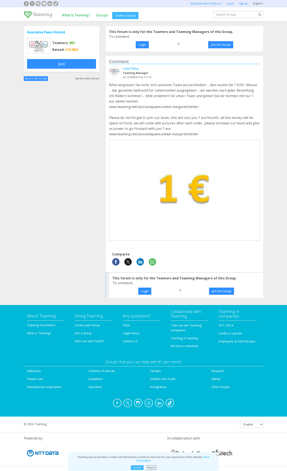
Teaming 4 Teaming (184, 338)
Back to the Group (36, 78)
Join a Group (83, 333)
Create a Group (125, 15)
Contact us (130, 341)
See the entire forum (87, 78)
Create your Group (87, 325)
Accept (137, 467)
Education (95, 387)
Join (61, 63)
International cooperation (44, 387)
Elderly (215, 379)
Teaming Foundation (41, 325)
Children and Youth (162, 379)
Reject (151, 467)
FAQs (126, 325)
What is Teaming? (76, 15)
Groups (102, 15)
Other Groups (220, 387)
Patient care (35, 379)
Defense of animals (101, 371)
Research (217, 371)
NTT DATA (226, 325)
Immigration (158, 387)
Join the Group (220, 45)
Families (155, 371)
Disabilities (95, 379)
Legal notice (131, 333)
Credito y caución (230, 333)
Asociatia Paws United (46, 32)
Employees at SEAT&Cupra (237, 341)
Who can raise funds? (89, 341)
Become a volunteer (184, 346)
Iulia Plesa (131, 68)
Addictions (34, 371)
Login (142, 45)
